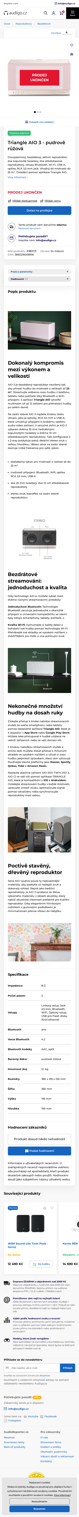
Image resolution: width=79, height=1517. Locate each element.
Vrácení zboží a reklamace (57, 1456)
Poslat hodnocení (41, 1151)
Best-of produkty (14, 1446)
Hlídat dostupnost (24, 201)
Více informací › (18, 177)
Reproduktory (24, 23)
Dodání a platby (50, 1446)
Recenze (9, 1437)
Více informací (62, 1495)
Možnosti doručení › (29, 228)
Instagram (14, 1420)
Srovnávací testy (14, 1442)
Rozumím (39, 1508)
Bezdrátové (43, 23)
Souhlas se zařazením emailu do (27, 1375)
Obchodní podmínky (53, 1451)
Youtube (33, 1416)
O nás (44, 1437)
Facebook (50, 1416)
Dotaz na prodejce (40, 210)
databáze (45, 1375)
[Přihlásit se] (53, 13)
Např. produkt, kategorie (28, 52)
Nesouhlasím (39, 1501)
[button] (46, 13)
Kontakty (46, 1461)
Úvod (7, 23)
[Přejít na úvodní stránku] (15, 13)
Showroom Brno (50, 1442)
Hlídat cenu (53, 201)
